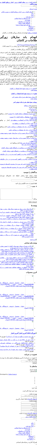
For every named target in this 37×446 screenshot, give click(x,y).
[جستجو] (36, 420)
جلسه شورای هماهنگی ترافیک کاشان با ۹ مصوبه (23, 117)
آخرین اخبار (14, 333)
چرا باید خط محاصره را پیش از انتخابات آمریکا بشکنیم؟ (17, 346)
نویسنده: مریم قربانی (23, 44)
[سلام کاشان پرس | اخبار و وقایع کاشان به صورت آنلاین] (17, 12)
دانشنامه (31, 28)
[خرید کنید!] (33, 239)
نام (35, 180)
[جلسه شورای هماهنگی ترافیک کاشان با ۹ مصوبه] (22, 113)
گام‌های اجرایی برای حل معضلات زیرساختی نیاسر (23, 130)
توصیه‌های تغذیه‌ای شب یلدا (29, 144)
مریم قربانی (33, 110)
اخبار (32, 15)
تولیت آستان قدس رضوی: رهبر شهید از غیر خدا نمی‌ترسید (17, 349)
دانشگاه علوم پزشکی (24, 23)
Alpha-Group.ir (12, 374)
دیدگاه (35, 199)
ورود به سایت (33, 400)
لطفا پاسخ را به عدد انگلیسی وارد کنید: (26, 183)
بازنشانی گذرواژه (32, 399)
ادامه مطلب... (33, 118)
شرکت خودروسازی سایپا (23, 25)
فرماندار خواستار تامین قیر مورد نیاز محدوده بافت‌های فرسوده (19, 167)
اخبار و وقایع (31, 33)
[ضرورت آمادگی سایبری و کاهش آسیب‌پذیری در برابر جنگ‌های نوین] (18, 156)
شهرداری (27, 20)
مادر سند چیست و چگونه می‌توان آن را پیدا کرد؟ (20, 336)
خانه (32, 13)
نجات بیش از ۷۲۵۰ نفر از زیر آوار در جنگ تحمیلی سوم (17, 339)
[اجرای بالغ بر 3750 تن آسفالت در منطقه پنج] (23, 120)
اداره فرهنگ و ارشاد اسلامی (22, 18)
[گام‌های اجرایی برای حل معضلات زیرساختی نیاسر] (22, 126)
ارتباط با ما (30, 30)
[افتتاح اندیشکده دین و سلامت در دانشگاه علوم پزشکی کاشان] (19, 148)
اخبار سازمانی (30, 17)
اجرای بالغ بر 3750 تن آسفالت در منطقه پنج (24, 123)
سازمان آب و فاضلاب (24, 21)
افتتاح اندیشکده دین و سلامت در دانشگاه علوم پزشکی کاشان (19, 151)
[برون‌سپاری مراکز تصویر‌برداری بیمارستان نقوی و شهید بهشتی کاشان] (18, 135)
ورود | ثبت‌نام (33, 9)
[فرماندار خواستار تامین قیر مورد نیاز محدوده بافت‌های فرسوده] (18, 164)
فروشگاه (31, 26)
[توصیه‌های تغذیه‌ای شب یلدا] (28, 143)
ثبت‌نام (34, 363)
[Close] (36, 386)
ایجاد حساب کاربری (31, 415)
